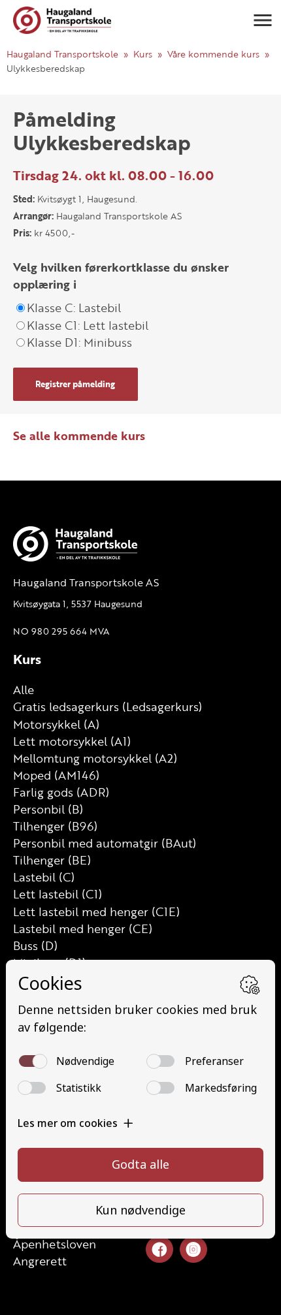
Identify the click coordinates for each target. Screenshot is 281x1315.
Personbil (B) (48, 808)
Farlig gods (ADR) (61, 792)
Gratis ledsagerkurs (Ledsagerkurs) (107, 706)
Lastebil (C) (43, 876)
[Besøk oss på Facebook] (159, 1250)
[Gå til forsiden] (62, 20)
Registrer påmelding (75, 383)
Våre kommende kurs (213, 54)
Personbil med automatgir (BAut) (104, 842)
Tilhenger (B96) (55, 825)
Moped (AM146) (56, 775)
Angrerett (40, 1260)
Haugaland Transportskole (62, 54)
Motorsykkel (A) (56, 724)
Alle (23, 689)
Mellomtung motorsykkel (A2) (95, 758)
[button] (262, 20)
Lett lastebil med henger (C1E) (96, 911)
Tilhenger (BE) (52, 859)
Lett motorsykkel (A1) (72, 741)
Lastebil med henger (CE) (82, 928)
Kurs (142, 54)
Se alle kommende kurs (79, 435)
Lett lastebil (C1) (57, 893)
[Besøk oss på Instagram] (193, 1250)
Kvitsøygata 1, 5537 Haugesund (77, 603)
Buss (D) (35, 945)
